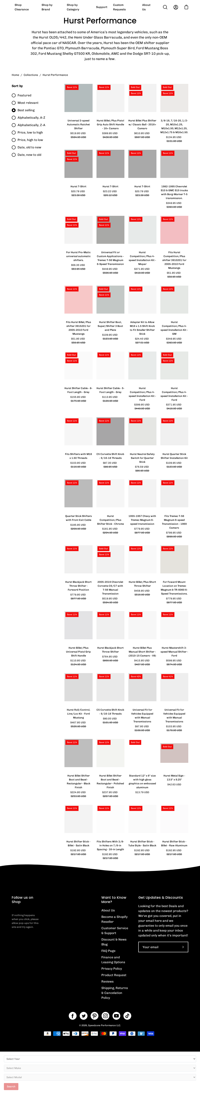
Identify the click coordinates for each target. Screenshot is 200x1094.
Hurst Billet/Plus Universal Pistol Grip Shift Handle (78, 651)
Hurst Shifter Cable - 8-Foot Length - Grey (78, 390)
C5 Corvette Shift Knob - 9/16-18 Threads (110, 456)
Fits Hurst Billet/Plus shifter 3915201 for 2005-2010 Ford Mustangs (78, 328)
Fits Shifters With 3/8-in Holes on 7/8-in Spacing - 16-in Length (110, 845)
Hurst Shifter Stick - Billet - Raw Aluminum (174, 843)
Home (15, 75)
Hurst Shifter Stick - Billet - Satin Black (78, 843)
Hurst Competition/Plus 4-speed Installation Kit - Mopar (142, 258)
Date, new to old (29, 155)
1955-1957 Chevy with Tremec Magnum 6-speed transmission (142, 520)
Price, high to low (30, 140)
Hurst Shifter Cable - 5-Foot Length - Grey (110, 390)
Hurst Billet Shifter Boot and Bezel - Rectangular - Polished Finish (110, 781)
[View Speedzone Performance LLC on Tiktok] (127, 1016)
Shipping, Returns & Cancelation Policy (114, 993)
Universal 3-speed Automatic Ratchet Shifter (78, 124)
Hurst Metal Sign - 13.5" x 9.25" (174, 777)
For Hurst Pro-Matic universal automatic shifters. (78, 256)
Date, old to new (29, 147)
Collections (31, 75)
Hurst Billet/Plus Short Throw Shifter (142, 583)
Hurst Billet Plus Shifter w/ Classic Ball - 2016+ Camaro (142, 124)
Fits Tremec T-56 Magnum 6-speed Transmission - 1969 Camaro (174, 522)
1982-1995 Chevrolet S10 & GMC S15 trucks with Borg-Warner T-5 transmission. (174, 192)
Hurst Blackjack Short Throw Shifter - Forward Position (78, 585)
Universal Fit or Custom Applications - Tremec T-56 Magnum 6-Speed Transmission (110, 258)
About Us (108, 910)
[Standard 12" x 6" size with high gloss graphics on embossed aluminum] (142, 753)
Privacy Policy (111, 968)
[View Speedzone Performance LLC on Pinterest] (94, 1016)
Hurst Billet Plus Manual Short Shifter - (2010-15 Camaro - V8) (142, 651)
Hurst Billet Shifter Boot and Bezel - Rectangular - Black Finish (78, 781)
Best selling (26, 110)
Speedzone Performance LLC (104, 1025)
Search (11, 1086)
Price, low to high (30, 132)
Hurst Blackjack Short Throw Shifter (110, 649)
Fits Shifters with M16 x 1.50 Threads (78, 456)
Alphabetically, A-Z (31, 117)
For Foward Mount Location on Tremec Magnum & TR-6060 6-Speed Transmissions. (174, 587)
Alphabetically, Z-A (31, 125)
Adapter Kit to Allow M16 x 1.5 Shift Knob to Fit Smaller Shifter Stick (142, 328)
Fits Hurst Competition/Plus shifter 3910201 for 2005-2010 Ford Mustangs (174, 260)
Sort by (17, 86)
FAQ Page (108, 951)
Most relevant (28, 103)
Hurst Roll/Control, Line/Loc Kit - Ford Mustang (78, 713)
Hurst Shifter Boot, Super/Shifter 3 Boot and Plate (110, 326)
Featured (24, 95)
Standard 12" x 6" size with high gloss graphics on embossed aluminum (142, 781)
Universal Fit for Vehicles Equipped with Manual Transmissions (142, 715)
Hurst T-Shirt (78, 186)
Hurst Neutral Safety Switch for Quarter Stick (142, 458)
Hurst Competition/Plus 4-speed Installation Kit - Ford (142, 394)
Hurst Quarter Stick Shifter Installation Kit (174, 456)
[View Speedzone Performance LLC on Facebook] (73, 1016)
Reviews (107, 981)
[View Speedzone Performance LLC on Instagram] (105, 1016)
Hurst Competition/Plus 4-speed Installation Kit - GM (174, 328)
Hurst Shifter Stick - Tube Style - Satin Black (142, 843)
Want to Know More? (113, 899)
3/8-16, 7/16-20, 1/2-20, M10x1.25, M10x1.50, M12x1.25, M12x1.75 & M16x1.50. (174, 126)
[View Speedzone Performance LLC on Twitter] (84, 1016)
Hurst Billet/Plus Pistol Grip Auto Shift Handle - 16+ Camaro (110, 124)
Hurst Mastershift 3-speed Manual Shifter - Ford (174, 651)
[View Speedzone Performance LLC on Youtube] (116, 1016)
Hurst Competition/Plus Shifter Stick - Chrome (110, 520)
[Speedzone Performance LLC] (36, 7)
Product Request (113, 975)
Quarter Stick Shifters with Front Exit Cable (78, 518)
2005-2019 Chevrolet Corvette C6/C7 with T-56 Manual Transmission (110, 587)
